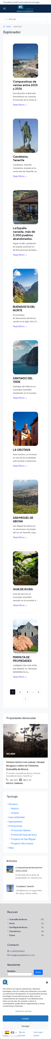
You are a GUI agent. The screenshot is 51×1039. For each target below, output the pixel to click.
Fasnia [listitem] (12, 931)
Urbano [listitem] (15, 809)
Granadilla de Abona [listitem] (18, 916)
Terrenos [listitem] (13, 800)
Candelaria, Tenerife (21, 158)
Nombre (11, 967)
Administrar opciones (23, 1011)
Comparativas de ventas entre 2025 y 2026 (25, 85)
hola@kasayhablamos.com (22, 951)
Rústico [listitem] (15, 804)
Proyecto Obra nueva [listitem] (22, 839)
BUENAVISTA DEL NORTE (24, 308)
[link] (10, 865)
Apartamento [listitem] (15, 818)
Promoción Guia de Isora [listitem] (24, 831)
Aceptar (25, 1018)
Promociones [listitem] (15, 822)
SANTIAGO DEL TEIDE (23, 379)
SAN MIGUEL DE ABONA (23, 519)
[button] (47, 982)
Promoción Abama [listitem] (20, 826)
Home (8, 26)
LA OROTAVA (21, 449)
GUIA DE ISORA (23, 589)
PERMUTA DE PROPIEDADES (22, 658)
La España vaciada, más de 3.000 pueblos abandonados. (24, 233)
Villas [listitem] (11, 844)
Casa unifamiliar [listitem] (16, 813)
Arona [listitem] (12, 919)
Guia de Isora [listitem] (15, 927)
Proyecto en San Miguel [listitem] (23, 835)
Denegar (25, 1026)
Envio (38, 968)
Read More (18, 104)
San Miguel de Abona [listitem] (18, 923)
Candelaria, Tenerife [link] (25, 883)
